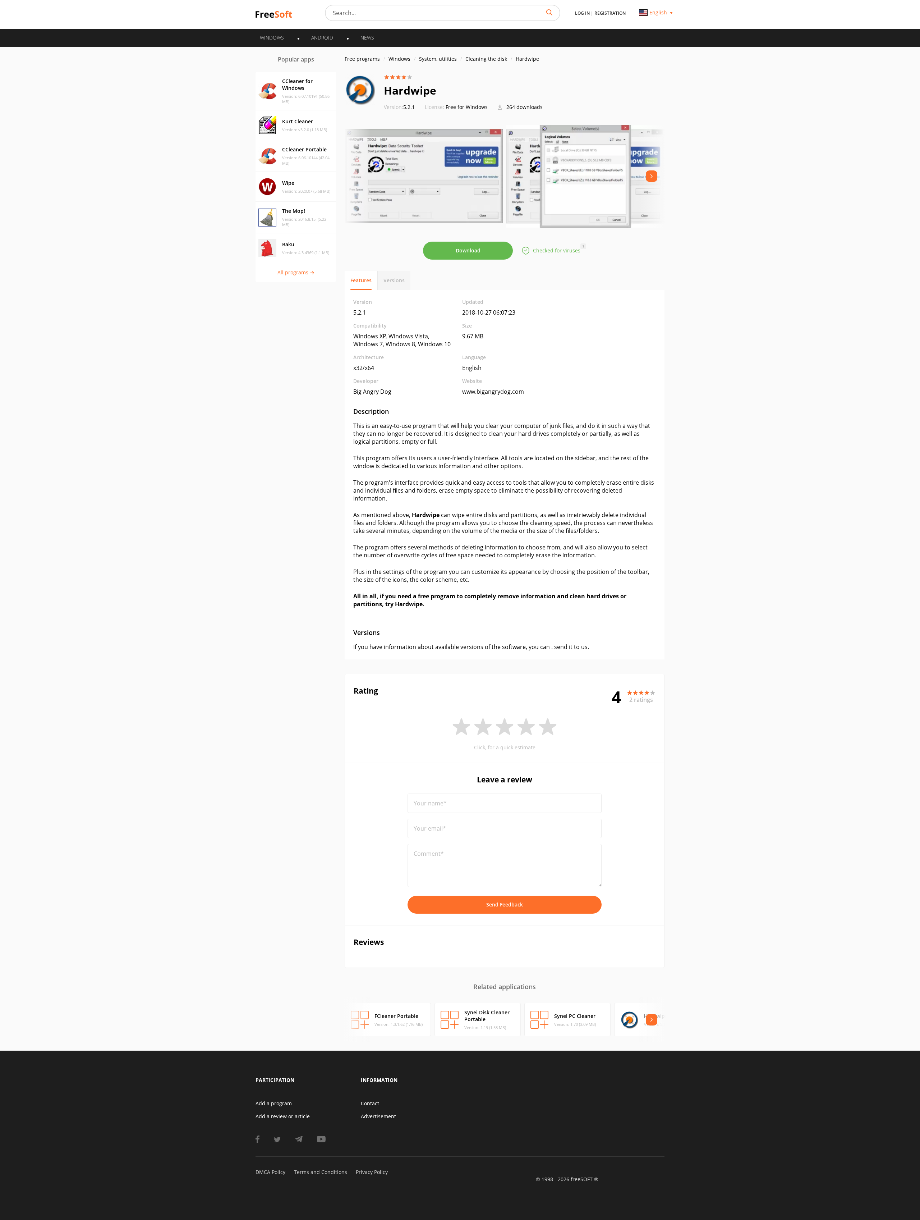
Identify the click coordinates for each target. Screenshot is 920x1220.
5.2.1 (399, 107)
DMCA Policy (270, 1172)
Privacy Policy (372, 1172)
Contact (370, 1103)
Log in (582, 13)
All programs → (295, 272)
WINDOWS (272, 37)
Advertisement (378, 1116)
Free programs (362, 58)
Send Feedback (504, 904)
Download (468, 250)
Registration (610, 13)
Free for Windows (467, 107)
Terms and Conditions (320, 1172)
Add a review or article (283, 1116)
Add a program (274, 1103)
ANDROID (322, 37)
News (367, 37)
